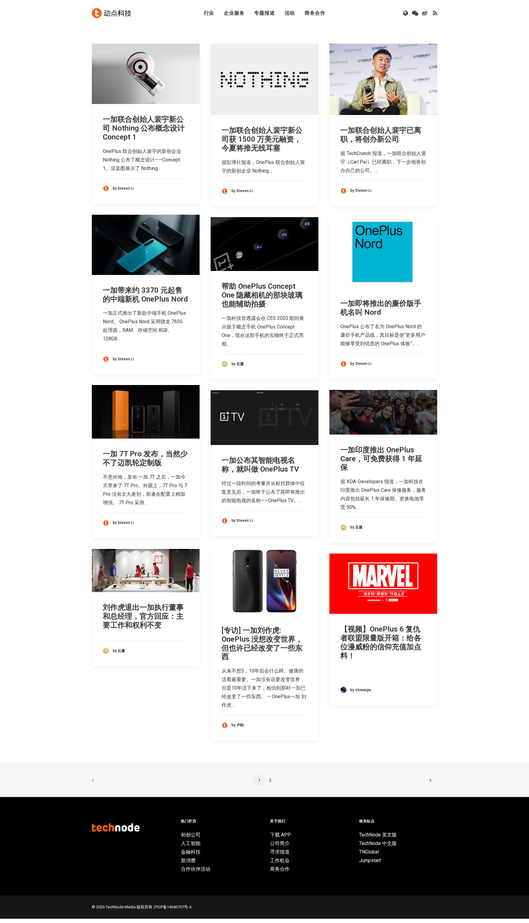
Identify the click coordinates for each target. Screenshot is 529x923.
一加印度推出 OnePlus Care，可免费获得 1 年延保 (381, 459)
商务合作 (315, 13)
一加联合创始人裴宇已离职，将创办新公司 (380, 134)
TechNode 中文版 (378, 843)
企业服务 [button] (234, 13)
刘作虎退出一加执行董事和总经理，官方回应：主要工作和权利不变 (143, 616)
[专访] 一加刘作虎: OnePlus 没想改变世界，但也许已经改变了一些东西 (262, 643)
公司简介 (280, 843)
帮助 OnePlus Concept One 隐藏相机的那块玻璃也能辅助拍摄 (262, 295)
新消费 (188, 860)
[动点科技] (111, 13)
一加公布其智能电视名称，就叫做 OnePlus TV (260, 464)
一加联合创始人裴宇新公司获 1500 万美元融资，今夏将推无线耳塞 (262, 139)
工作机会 (280, 860)
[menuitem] (209, 13)
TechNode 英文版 (378, 835)
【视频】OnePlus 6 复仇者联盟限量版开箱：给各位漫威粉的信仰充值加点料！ (380, 642)
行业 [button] (209, 13)
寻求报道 (280, 852)
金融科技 (191, 852)
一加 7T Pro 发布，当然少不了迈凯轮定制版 (145, 458)
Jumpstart (370, 860)
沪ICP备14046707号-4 (172, 907)
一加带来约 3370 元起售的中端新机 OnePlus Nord (145, 294)
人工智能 (191, 843)
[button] (406, 13)
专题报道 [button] (264, 13)
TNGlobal (369, 852)
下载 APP (280, 835)
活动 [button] (290, 13)
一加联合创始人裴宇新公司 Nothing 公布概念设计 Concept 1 (144, 128)
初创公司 (191, 835)
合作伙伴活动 (195, 869)
